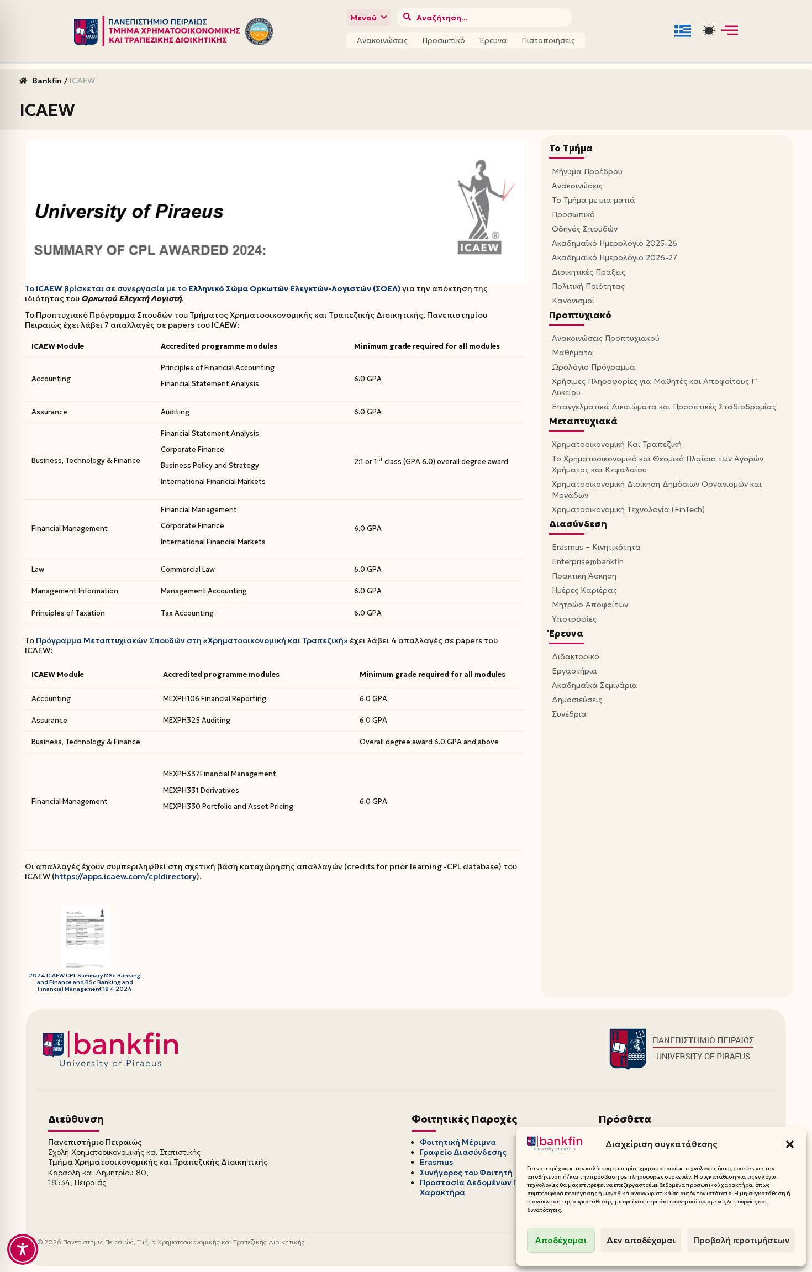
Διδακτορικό (575, 656)
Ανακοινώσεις (382, 40)
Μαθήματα (572, 353)
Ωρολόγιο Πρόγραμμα (593, 367)
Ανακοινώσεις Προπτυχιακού (606, 338)
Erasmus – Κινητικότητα (596, 547)
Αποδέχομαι (561, 1240)
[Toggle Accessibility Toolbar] (22, 1249)
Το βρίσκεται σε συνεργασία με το (212, 288)
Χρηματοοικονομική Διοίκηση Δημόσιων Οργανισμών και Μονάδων (657, 489)
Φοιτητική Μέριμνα (458, 1142)
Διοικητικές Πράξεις (588, 272)
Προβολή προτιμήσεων (741, 1240)
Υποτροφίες (574, 619)
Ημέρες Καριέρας (584, 590)
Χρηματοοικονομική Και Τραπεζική (617, 444)
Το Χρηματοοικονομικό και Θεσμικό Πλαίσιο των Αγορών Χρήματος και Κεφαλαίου (657, 464)
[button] (789, 1144)
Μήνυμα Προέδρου (587, 171)
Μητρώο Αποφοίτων (590, 604)
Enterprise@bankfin (588, 561)
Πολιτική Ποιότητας (588, 286)
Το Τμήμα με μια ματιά (593, 200)
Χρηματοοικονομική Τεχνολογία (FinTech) (628, 509)
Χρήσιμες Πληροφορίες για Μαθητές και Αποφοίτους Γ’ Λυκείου (655, 386)
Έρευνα (493, 40)
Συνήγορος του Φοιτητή (466, 1173)
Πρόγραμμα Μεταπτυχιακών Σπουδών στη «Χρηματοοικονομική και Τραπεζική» (192, 640)
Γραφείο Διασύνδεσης (463, 1152)
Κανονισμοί (573, 301)
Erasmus (436, 1162)
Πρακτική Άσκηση (584, 576)
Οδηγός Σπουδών (585, 229)
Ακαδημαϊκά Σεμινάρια (594, 685)
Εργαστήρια (574, 671)
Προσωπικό (443, 40)
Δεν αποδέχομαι (641, 1240)
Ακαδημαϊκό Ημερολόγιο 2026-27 (614, 257)
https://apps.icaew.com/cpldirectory (126, 876)
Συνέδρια (569, 714)
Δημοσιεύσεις (577, 700)
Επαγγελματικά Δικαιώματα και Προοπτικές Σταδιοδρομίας (664, 407)
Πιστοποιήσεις (548, 40)
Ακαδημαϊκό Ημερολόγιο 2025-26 (614, 243)
